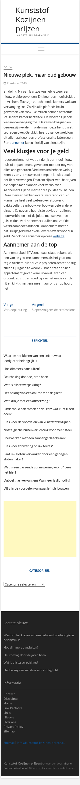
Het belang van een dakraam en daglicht (33, 393)
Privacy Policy (13, 726)
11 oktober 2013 (16, 83)
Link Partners (13, 708)
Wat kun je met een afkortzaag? (27, 401)
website (58, 236)
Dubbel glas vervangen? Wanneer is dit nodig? (37, 480)
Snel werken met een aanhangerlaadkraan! (35, 438)
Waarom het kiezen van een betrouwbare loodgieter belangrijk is (39, 637)
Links (7, 712)
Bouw (8, 67)
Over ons (10, 722)
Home (8, 703)
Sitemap (9, 731)
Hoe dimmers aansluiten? (22, 369)
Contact (9, 694)
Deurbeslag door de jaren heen (26, 377)
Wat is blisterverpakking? (22, 385)
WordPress (20, 768)
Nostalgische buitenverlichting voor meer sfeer (38, 430)
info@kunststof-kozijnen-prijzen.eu (41, 742)
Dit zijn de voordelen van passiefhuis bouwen (36, 488)
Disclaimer (11, 698)
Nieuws (9, 717)
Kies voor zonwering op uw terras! (28, 446)
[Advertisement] (40, 529)
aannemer (17, 142)
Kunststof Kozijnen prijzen (32, 19)
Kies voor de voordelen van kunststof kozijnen (37, 422)
